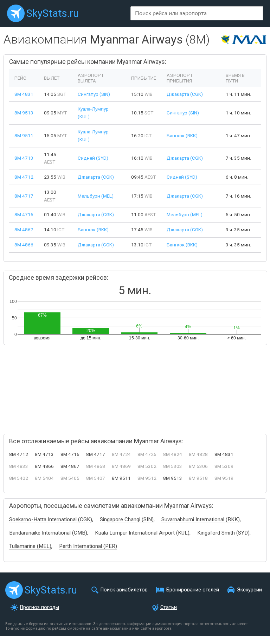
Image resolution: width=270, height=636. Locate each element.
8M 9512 (146, 478)
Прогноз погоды (39, 607)
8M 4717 (23, 196)
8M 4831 (23, 94)
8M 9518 (198, 478)
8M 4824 (172, 454)
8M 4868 (95, 466)
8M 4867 (23, 229)
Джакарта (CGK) (185, 94)
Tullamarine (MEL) (30, 546)
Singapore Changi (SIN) (127, 519)
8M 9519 (223, 478)
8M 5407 (95, 478)
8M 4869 (121, 466)
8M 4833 (18, 466)
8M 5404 (44, 478)
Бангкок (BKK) (182, 135)
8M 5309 (223, 466)
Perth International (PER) (88, 546)
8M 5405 (69, 478)
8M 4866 (23, 244)
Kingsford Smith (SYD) (223, 533)
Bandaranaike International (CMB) (48, 533)
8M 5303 (172, 466)
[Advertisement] (77, 386)
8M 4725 (146, 454)
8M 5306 (198, 466)
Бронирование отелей (192, 590)
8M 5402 (18, 478)
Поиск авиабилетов (124, 590)
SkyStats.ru (52, 13)
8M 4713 (23, 158)
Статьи (168, 607)
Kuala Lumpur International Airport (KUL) (142, 533)
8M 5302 (146, 466)
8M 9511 (23, 135)
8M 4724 (121, 454)
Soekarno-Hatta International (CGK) (50, 519)
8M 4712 (23, 177)
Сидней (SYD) (93, 158)
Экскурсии (249, 590)
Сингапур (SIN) (94, 94)
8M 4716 (23, 214)
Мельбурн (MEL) (96, 196)
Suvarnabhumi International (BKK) (200, 519)
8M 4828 (198, 454)
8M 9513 (23, 112)
